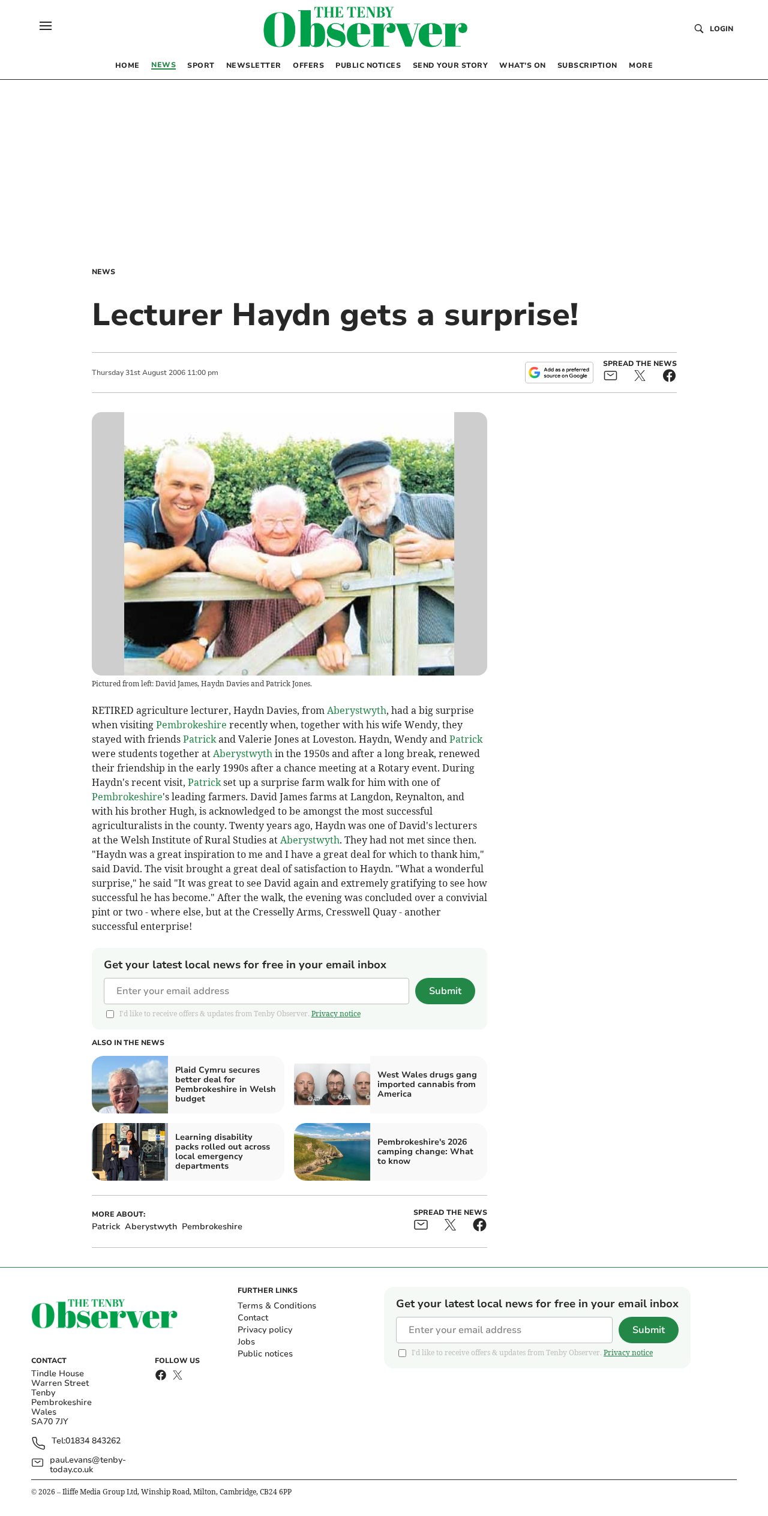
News (103, 272)
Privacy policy (265, 1329)
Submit (445, 991)
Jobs (246, 1341)
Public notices (265, 1353)
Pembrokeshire (191, 725)
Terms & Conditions (277, 1305)
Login (721, 29)
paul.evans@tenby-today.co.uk (88, 1465)
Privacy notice (336, 1013)
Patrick (199, 739)
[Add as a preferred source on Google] (559, 372)
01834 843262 (93, 1441)
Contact (253, 1317)
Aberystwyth (356, 710)
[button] (45, 25)
